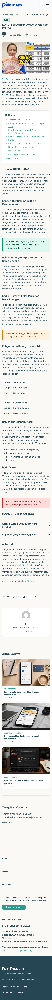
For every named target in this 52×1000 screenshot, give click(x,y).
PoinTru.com (8, 79)
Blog (6, 20)
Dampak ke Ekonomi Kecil (20, 147)
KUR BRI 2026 (24, 565)
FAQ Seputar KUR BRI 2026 (21, 154)
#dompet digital (11, 689)
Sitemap (31, 581)
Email (5, 872)
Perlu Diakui (14, 150)
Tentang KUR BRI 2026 (19, 120)
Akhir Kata (13, 158)
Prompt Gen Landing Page (13, 992)
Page (25, 987)
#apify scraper (10, 777)
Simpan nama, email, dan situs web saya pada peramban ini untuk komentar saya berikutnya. (26, 898)
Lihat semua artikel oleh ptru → (26, 632)
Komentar (7, 822)
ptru (26, 624)
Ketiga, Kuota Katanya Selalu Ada (24, 143)
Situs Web (6, 885)
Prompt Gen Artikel (10, 987)
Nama (5, 859)
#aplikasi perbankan (13, 733)
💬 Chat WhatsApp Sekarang (17, 950)
